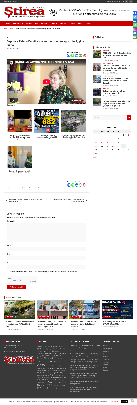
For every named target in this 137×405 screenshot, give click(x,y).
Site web (9, 263)
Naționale (63, 23)
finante (60, 358)
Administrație (18, 23)
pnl (50, 375)
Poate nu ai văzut (14, 297)
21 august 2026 (108, 60)
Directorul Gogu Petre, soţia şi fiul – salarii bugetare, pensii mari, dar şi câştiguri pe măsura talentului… (84, 368)
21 (118, 146)
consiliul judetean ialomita (47, 353)
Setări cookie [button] (114, 402)
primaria (48, 377)
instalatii (58, 366)
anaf (56, 346)
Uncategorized (108, 63)
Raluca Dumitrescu (43, 188)
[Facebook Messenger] (135, 33)
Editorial (109, 1)
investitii (41, 368)
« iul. (94, 157)
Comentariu (11, 221)
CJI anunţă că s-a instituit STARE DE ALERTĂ (114, 92)
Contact (88, 23)
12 (108, 142)
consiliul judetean (56, 351)
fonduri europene (42, 361)
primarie (45, 379)
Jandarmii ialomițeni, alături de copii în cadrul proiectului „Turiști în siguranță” (116, 103)
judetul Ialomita (44, 371)
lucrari (56, 371)
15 (123, 142)
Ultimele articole (102, 47)
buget (52, 349)
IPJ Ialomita (51, 368)
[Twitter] (135, 17)
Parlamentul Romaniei (29, 188)
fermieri (42, 358)
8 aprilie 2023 (11, 49)
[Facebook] (69, 55)
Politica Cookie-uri (119, 1)
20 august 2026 (108, 96)
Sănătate (29, 23)
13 (113, 142)
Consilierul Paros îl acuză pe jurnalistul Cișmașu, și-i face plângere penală (85, 348)
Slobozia (45, 385)
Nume (9, 245)
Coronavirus (46, 355)
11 (102, 142)
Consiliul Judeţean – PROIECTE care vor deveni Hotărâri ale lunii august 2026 (116, 68)
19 (108, 146)
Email (9, 254)
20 (113, 146)
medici (49, 373)
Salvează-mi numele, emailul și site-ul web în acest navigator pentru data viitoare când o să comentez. (43, 272)
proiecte (53, 379)
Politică (72, 23)
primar (40, 377)
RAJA (52, 382)
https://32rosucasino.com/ (79, 382)
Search (129, 117)
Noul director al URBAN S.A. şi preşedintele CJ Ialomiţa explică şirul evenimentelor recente (83, 376)
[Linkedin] (76, 55)
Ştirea (18, 49)
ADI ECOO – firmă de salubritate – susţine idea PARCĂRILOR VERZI (117, 55)
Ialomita (18, 188)
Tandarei (44, 388)
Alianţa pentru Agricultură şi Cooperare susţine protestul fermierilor (68, 200)
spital (56, 385)
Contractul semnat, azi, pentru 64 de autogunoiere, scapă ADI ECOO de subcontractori (83, 390)
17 (96, 146)
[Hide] (136, 41)
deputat (13, 188)
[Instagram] (84, 55)
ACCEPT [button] (124, 401)
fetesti (52, 358)
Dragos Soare (57, 355)
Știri (36, 23)
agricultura (41, 346)
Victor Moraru (53, 388)
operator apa (42, 375)
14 (118, 142)
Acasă (8, 23)
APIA (45, 349)
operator (58, 373)
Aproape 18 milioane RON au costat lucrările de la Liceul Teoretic (115, 80)
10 (96, 142)
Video (80, 23)
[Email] (80, 55)
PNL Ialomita (59, 375)
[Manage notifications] (132, 400)
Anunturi (106, 51)
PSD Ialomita (42, 382)
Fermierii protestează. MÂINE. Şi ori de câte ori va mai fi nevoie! (25, 200)
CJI (43, 351)
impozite (50, 366)
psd (60, 380)
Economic (53, 23)
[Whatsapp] (72, 55)
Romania (62, 382)
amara (49, 346)
